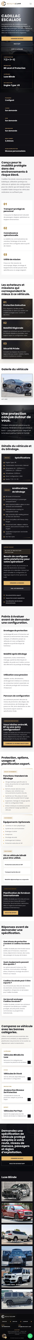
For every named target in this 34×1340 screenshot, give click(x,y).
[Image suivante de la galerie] (29, 385)
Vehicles (4, 1321)
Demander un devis (17, 38)
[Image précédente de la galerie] (5, 385)
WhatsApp (17, 44)
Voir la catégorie (17, 49)
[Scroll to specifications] (17, 89)
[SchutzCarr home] (11, 4)
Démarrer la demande (17, 583)
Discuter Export (11, 912)
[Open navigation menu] (30, 4)
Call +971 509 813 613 (17, 588)
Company (25, 1321)
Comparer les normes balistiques (17, 743)
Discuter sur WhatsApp (17, 1163)
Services (15, 1321)
